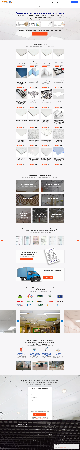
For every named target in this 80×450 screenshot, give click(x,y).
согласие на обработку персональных (65, 446)
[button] (40, 34)
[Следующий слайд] (78, 240)
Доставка (41, 6)
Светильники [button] (40, 214)
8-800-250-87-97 (46, 2)
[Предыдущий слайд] (2, 240)
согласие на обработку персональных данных (41, 418)
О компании (56, 6)
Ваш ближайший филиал (34, 407)
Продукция (23, 6)
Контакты (62, 6)
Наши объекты (48, 6)
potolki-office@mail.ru (19, 430)
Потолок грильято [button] (52, 198)
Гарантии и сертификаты (32, 6)
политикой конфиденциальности (42, 419)
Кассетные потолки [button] (52, 184)
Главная (17, 6)
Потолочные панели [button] (27, 184)
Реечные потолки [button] (27, 198)
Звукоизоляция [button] (57, 214)
